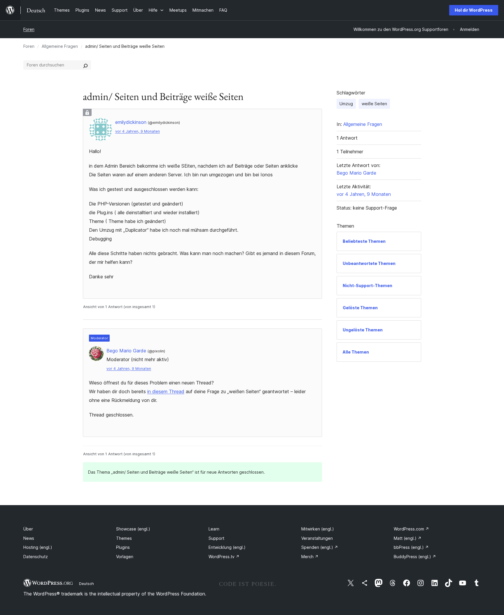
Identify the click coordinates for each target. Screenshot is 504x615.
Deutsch (86, 583)
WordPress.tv (224, 556)
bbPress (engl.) (411, 547)
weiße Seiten (374, 103)
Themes (124, 538)
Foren (28, 29)
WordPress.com (411, 528)
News (28, 538)
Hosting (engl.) (37, 547)
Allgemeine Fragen (60, 46)
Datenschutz (35, 556)
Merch (309, 556)
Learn (214, 528)
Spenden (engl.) (319, 547)
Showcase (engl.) (133, 528)
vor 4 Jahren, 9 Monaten (137, 131)
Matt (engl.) (407, 538)
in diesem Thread (165, 391)
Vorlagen (124, 556)
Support (216, 538)
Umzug (346, 103)
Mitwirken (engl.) (317, 528)
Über (28, 528)
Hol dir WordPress (474, 10)
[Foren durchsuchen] (85, 65)
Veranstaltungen (317, 538)
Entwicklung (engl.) (227, 547)
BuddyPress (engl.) (415, 556)
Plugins (123, 547)
